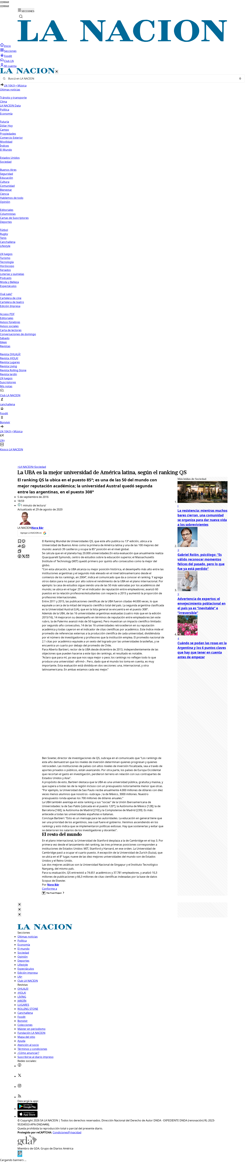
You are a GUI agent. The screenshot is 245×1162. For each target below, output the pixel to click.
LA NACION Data (10, 105)
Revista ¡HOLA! (9, 358)
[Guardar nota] (20, 541)
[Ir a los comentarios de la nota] (24, 541)
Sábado (5, 338)
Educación (6, 178)
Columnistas (8, 214)
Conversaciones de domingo (18, 334)
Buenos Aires (8, 170)
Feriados (5, 270)
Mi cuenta (10, 66)
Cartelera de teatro (12, 302)
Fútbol (4, 230)
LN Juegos (6, 254)
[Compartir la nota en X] (24, 556)
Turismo (5, 258)
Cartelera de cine (10, 298)
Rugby (4, 234)
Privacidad (74, 1132)
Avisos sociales (9, 326)
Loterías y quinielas (12, 274)
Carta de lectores (11, 330)
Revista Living (8, 366)
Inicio (7, 46)
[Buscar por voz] (240, 78)
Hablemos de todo (11, 198)
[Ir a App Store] (28, 1116)
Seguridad (6, 174)
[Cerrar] (57, 72)
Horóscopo (7, 266)
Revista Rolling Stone (13, 370)
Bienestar (6, 190)
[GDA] (27, 1144)
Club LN (9, 61)
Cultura (4, 182)
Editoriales (6, 210)
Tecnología (7, 262)
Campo (4, 129)
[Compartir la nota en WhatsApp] (24, 546)
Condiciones (60, 1132)
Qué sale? (6, 294)
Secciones (10, 51)
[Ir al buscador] (21, 16)
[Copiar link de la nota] (20, 551)
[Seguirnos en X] (20, 1076)
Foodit (8, 56)
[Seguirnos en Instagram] (20, 1086)
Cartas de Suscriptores (14, 218)
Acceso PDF (7, 314)
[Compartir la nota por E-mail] (28, 556)
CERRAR (4, 2)
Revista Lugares (10, 362)
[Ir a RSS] (20, 1097)
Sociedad (39, 467)
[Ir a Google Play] (28, 1109)
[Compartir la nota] (20, 546)
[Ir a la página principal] (123, 41)
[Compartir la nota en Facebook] (20, 556)
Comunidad (7, 186)
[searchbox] (121, 79)
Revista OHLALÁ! (10, 354)
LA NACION (25, 467)
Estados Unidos (10, 158)
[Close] (20, 904)
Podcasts (6, 278)
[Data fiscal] (20, 1156)
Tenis (3, 238)
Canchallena (7, 242)
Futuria (4, 121)
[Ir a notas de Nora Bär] (91, 518)
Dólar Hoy (6, 125)
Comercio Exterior (11, 138)
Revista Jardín (8, 374)
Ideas (3, 342)
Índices (4, 146)
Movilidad (6, 142)
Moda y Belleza (9, 282)
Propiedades (8, 133)
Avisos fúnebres (10, 322)
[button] (122, 259)
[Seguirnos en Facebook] (20, 1066)
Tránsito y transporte (13, 97)
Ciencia (4, 194)
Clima (3, 101)
